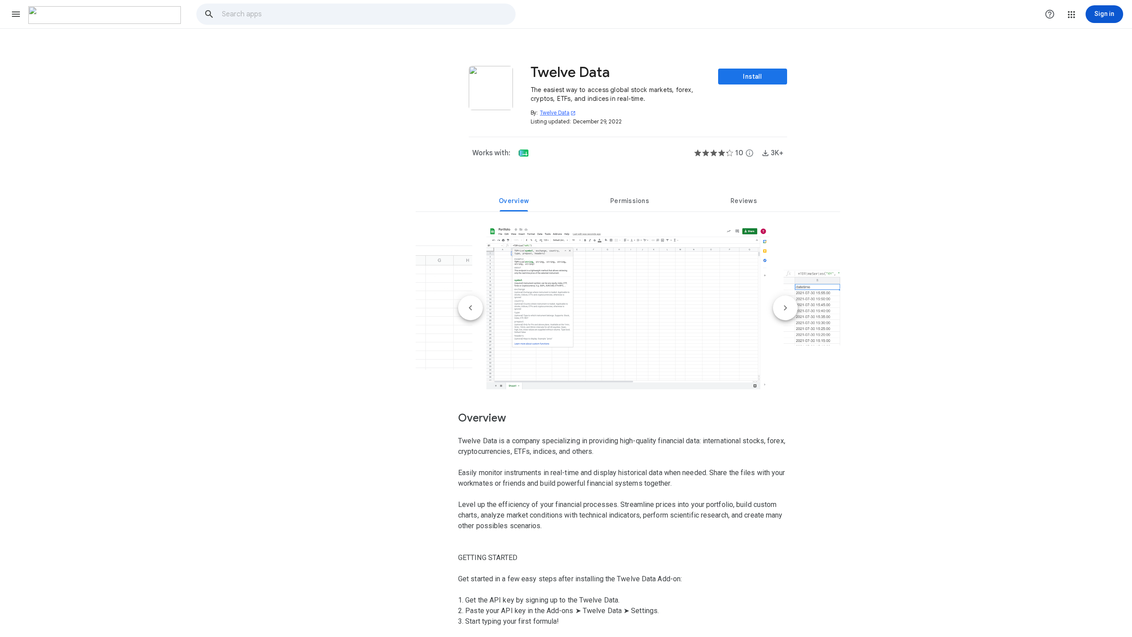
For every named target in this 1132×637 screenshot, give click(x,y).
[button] (16, 14)
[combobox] (368, 14)
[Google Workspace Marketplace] (104, 15)
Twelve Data (558, 112)
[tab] (514, 200)
